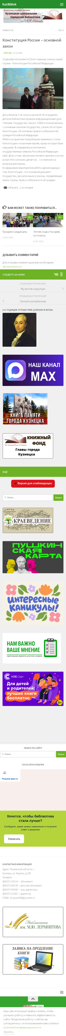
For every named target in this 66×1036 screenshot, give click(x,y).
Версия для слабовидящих (34, 483)
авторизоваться (12, 266)
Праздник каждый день (15, 231)
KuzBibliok (9, 4)
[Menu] (62, 4)
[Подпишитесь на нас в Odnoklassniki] (61, 274)
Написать (14, 839)
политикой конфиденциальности (22, 1027)
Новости (8, 30)
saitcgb (8, 52)
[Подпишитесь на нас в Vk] (56, 274)
